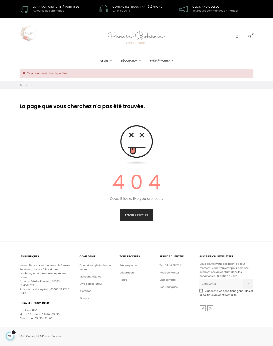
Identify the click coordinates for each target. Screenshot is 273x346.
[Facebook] (202, 308)
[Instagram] (210, 308)
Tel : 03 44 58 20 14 (170, 265)
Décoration (127, 272)
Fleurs (123, 280)
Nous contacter (169, 272)
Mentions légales (90, 276)
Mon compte (167, 280)
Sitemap (85, 298)
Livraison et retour (91, 284)
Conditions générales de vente (95, 267)
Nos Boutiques (168, 287)
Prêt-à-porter (128, 265)
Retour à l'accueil (136, 215)
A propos (85, 291)
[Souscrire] (248, 284)
